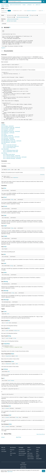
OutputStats (15, 177)
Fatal (5, 215)
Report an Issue (23, 467)
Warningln (6, 299)
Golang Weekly (39, 458)
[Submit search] (40, 2)
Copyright (23, 462)
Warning (6, 281)
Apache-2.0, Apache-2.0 (31, 10)
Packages (21, 447)
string (11, 199)
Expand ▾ (3, 47)
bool (9, 371)
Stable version (11, 17)
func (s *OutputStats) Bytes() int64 (10, 150)
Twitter (37, 449)
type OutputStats (5, 148)
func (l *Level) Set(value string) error (11, 146)
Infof (5, 263)
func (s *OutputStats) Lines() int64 (10, 151)
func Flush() (3, 134)
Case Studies (3, 451)
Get (9, 320)
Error (5, 188)
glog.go (3, 437)
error (18, 330)
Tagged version (34, 15)
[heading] (4, 1)
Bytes (12, 353)
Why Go (3, 447)
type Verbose (4, 153)
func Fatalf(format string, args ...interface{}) (10, 131)
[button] (7, 15)
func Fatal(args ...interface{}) (7, 130)
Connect (38, 447)
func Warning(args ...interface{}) (8, 139)
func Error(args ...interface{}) (7, 126)
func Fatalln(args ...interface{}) (7, 132)
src (33, 4)
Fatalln (5, 236)
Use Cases (3, 449)
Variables (3, 124)
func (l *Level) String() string (9, 147)
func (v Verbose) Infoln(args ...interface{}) (12, 158)
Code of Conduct (30, 458)
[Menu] (23, 23)
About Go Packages (22, 453)
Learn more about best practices (23, 17)
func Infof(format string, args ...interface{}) (10, 136)
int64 (16, 356)
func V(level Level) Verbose (9, 154)
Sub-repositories (22, 451)
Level (5, 311)
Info (5, 254)
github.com (38, 4)
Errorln (5, 206)
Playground (12, 449)
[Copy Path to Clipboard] (8, 6)
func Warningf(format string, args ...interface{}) (11, 140)
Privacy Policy (23, 466)
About (28, 447)
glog (6, 6)
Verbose (6, 369)
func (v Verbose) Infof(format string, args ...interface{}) (14, 157)
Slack (37, 453)
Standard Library (22, 449)
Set (9, 328)
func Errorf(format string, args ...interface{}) (10, 127)
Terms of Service (23, 464)
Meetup (37, 456)
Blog (28, 451)
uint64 (8, 169)
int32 (8, 313)
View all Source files (40, 434)
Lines (12, 361)
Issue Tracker (29, 453)
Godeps (24, 4)
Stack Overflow (13, 453)
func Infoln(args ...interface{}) (7, 138)
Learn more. (10, 471)
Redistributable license (22, 15)
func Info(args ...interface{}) (7, 135)
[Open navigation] (43, 1)
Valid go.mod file (11, 15)
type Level (3, 143)
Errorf (5, 197)
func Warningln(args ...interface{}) (8, 142)
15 (41, 10)
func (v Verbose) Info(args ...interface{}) (11, 155)
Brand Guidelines (30, 456)
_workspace (29, 4)
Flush (5, 246)
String (9, 336)
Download (29, 449)
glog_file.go (18, 437)
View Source (42, 167)
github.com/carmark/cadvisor (15, 4)
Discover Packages (4, 4)
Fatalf (5, 225)
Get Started (13, 447)
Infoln (5, 272)
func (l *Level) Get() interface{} (9, 144)
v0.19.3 (4, 10)
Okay (43, 471)
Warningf (6, 290)
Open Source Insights (12, 20)
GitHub (37, 451)
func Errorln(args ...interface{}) (7, 128)
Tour (11, 451)
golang (2, 6)
